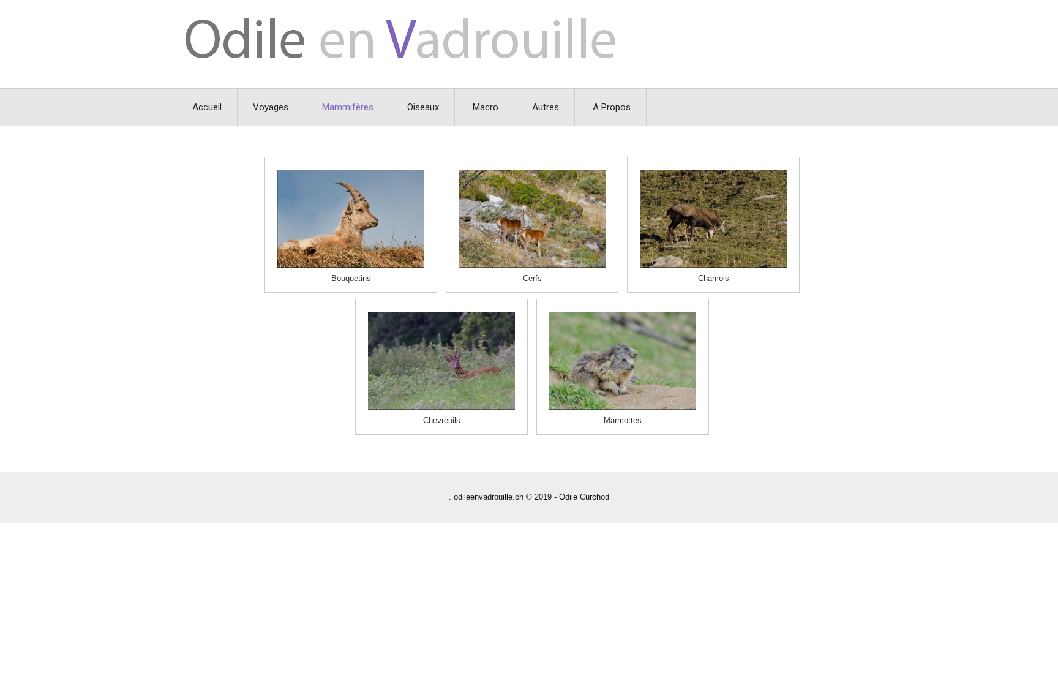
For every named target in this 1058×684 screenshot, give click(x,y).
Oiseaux (423, 107)
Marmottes (623, 420)
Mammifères (347, 107)
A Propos (612, 107)
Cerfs (532, 278)
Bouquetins (351, 278)
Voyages (270, 107)
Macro (485, 107)
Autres (545, 107)
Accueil (207, 107)
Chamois (713, 278)
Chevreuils (441, 420)
